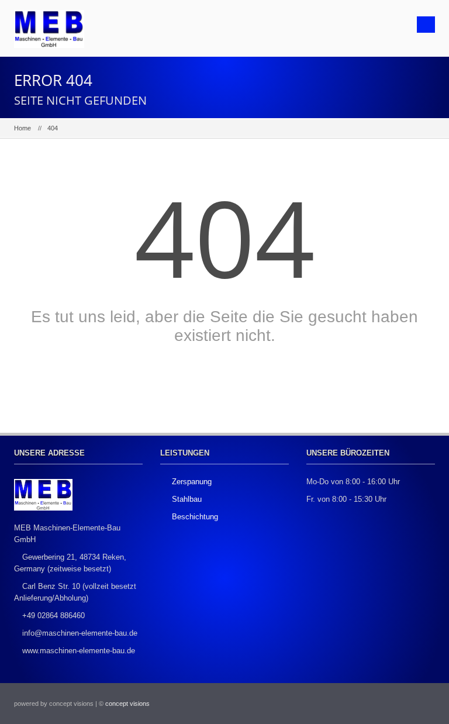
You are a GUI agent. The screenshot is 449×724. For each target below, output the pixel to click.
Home (22, 128)
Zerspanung (192, 481)
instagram (420, 703)
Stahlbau (187, 499)
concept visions (127, 703)
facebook (394, 703)
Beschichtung (195, 516)
